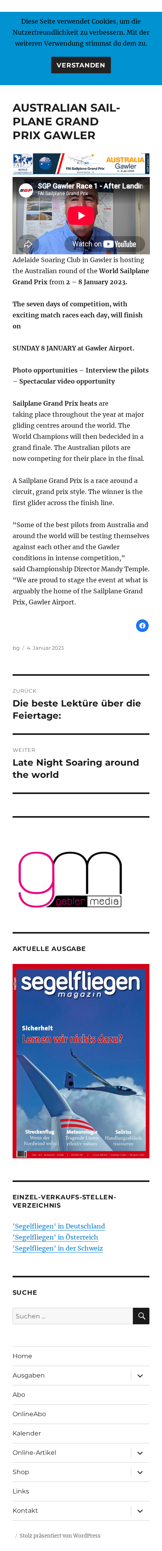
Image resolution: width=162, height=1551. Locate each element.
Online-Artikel (34, 1452)
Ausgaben (29, 1375)
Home (22, 1356)
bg (16, 648)
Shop (21, 1472)
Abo (19, 1394)
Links (21, 1491)
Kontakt (25, 1510)
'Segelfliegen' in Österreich (55, 1237)
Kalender (27, 1433)
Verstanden (81, 65)
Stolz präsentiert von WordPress (60, 1535)
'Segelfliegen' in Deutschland (59, 1226)
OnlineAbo (29, 1414)
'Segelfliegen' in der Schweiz (58, 1248)
